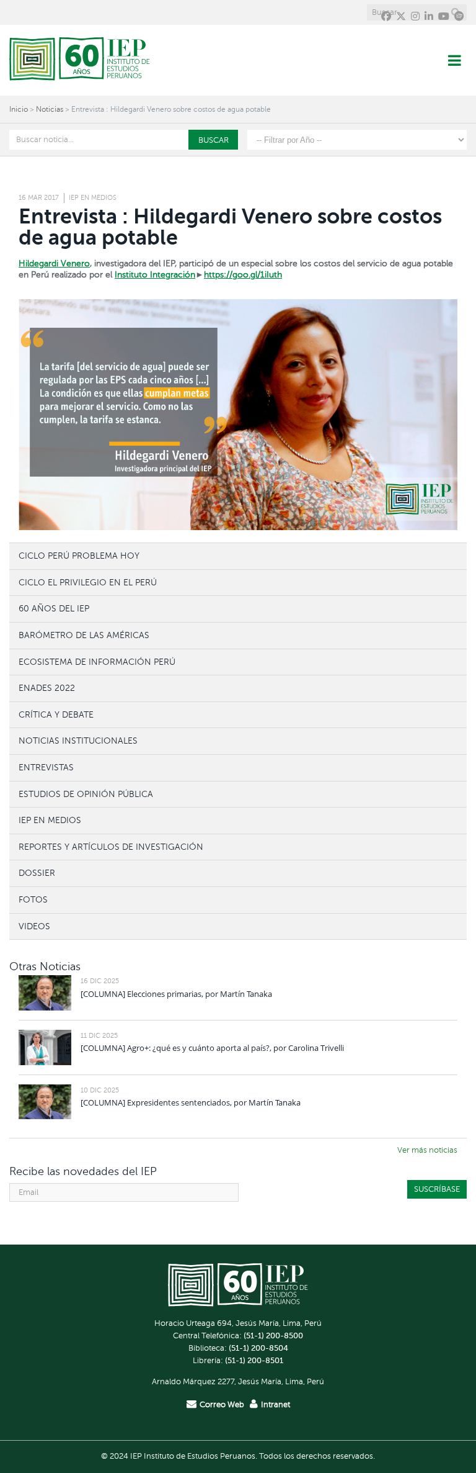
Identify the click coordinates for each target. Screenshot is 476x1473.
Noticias (49, 109)
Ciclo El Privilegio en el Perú (88, 582)
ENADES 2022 (47, 688)
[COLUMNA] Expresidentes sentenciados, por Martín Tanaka (191, 1102)
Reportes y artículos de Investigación (111, 847)
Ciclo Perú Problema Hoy (79, 556)
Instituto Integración (155, 274)
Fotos (33, 899)
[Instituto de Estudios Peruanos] (79, 60)
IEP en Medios (93, 198)
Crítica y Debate (56, 714)
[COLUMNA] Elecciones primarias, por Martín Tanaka (176, 993)
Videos (34, 926)
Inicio (18, 109)
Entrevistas (46, 767)
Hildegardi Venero (54, 263)
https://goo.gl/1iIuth (243, 274)
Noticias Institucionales (78, 741)
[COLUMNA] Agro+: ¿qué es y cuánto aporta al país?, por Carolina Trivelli (212, 1047)
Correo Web (222, 1404)
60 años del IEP (54, 608)
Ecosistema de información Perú (97, 662)
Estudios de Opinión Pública (86, 794)
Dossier (37, 873)
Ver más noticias (427, 1150)
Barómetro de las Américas (84, 635)
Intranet (275, 1404)
